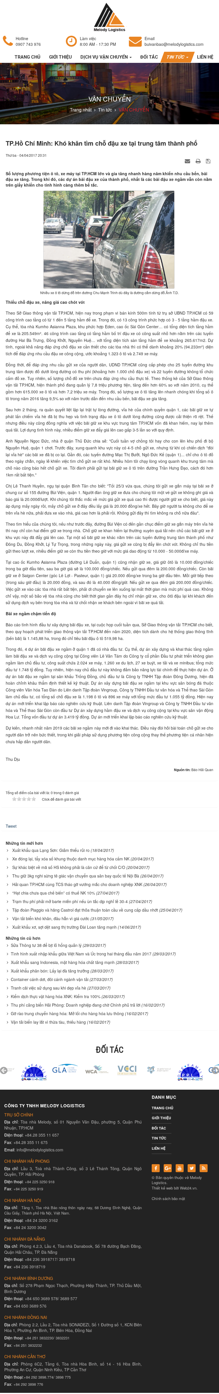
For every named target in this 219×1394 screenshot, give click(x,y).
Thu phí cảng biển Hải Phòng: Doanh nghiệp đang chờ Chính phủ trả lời (75, 1005)
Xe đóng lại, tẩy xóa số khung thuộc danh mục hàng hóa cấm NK (70, 859)
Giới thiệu (161, 1118)
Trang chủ (161, 1108)
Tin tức (159, 1138)
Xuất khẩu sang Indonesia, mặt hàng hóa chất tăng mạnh (63, 962)
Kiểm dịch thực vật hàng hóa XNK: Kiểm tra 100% (55, 996)
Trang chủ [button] (27, 57)
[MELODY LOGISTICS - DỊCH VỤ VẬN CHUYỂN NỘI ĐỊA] (109, 17)
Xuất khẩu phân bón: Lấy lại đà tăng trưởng (50, 971)
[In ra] (199, 161)
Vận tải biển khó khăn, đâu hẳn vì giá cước (50, 918)
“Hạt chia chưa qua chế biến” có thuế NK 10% (53, 893)
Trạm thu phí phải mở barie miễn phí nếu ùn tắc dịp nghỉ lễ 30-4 (70, 901)
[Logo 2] (109, 1069)
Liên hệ (158, 1148)
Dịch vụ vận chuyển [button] (104, 57)
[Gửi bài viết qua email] (188, 161)
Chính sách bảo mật (168, 1198)
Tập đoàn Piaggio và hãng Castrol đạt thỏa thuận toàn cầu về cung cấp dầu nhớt (85, 910)
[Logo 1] (78, 1069)
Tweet (11, 826)
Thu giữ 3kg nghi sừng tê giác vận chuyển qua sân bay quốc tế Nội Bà (75, 876)
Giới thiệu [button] (60, 57)
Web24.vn (188, 1188)
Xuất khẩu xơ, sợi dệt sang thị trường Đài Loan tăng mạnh (64, 927)
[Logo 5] (47, 1068)
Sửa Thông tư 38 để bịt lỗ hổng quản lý (46, 945)
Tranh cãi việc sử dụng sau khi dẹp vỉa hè (48, 988)
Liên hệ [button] (205, 57)
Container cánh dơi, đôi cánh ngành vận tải (49, 979)
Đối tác (159, 1128)
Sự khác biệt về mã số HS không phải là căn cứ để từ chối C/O (68, 867)
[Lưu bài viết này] (209, 161)
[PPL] (16, 1072)
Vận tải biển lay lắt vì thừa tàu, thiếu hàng (48, 1022)
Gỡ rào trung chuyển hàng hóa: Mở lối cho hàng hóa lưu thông (67, 1013)
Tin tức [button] (176, 57)
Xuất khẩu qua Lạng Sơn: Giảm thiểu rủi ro (51, 850)
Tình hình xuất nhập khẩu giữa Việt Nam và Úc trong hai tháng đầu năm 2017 (81, 954)
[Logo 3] (141, 1069)
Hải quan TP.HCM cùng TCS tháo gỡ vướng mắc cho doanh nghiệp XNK (77, 884)
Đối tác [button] (149, 57)
